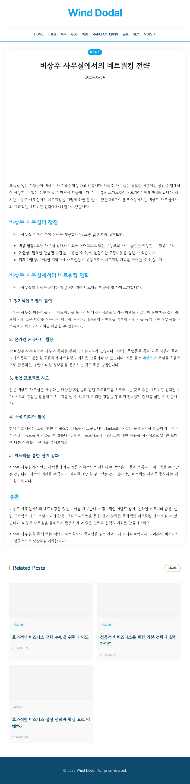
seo (136, 34)
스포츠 (52, 34)
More (150, 34)
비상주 (147, 358)
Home (38, 34)
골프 (126, 34)
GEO (74, 34)
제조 (85, 34)
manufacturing (105, 34)
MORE (172, 568)
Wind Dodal (95, 12)
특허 (63, 34)
